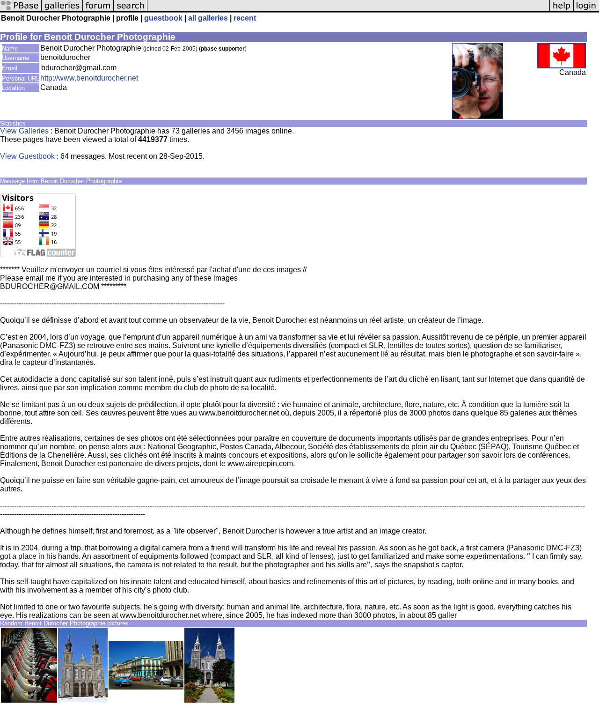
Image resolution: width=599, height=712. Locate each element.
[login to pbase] (586, 11)
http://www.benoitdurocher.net (89, 78)
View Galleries (24, 131)
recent (245, 18)
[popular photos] (348, 11)
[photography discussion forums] (98, 11)
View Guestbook (27, 156)
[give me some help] (561, 11)
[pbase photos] (21, 11)
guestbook (163, 18)
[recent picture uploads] (62, 11)
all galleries (208, 18)
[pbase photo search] (130, 11)
